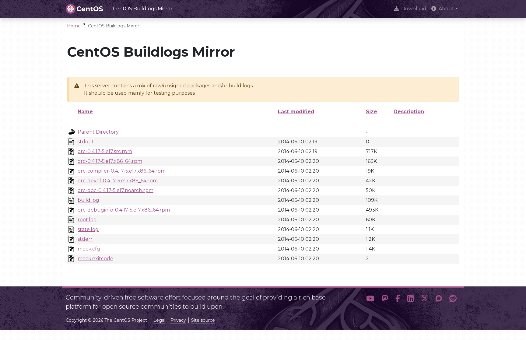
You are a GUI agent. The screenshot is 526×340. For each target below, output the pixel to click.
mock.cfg (89, 249)
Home (74, 26)
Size (371, 111)
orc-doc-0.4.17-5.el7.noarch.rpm (115, 190)
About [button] (446, 9)
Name (85, 111)
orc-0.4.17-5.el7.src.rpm (105, 151)
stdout (86, 142)
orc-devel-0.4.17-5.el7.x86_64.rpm (118, 181)
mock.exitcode (95, 258)
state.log (88, 229)
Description (409, 111)
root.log (87, 220)
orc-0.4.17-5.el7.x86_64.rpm (110, 161)
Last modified (296, 111)
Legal (159, 320)
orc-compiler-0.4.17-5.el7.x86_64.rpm (122, 171)
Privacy (178, 320)
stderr (85, 239)
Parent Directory (98, 132)
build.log (88, 200)
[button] (370, 299)
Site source (203, 320)
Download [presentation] (413, 9)
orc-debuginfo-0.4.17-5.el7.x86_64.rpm (124, 210)
